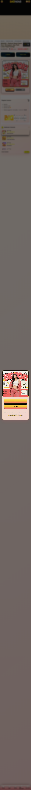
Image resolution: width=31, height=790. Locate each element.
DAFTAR (15, 406)
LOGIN (16, 401)
